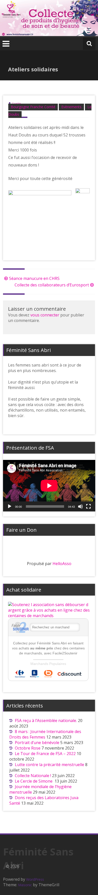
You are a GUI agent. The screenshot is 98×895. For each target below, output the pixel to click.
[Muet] (80, 506)
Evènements (71, 106)
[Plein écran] (88, 506)
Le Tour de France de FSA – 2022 (45, 753)
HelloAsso (62, 563)
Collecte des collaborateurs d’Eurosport (52, 285)
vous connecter (44, 315)
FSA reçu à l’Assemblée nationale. (46, 720)
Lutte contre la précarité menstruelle (49, 764)
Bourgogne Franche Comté (33, 106)
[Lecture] (9, 506)
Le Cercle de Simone (34, 781)
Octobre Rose (27, 748)
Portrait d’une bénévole (37, 742)
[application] (49, 485)
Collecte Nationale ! (33, 775)
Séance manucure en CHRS (34, 278)
